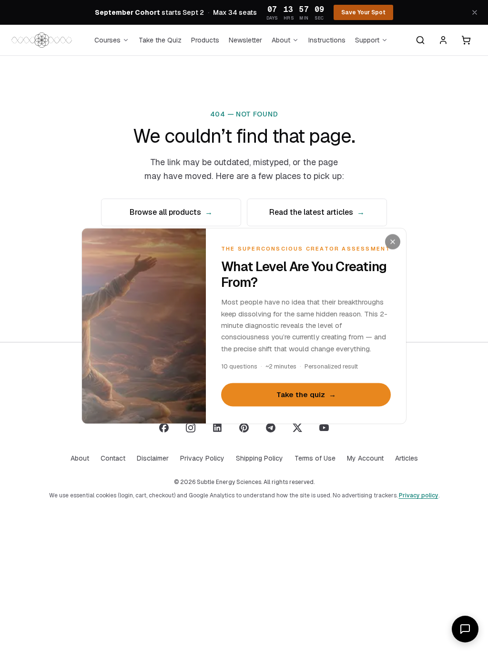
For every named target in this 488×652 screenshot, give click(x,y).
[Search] (420, 40)
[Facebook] (163, 427)
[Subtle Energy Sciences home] (41, 40)
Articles (406, 458)
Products (205, 40)
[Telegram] (270, 427)
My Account (365, 458)
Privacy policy (418, 495)
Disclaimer (153, 458)
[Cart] (466, 40)
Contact (113, 458)
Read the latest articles (317, 212)
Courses (107, 40)
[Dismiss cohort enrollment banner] (474, 12)
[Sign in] (443, 40)
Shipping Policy (259, 458)
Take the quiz (306, 394)
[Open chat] (465, 629)
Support (367, 40)
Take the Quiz (160, 40)
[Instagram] (190, 427)
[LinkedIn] (217, 427)
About (281, 40)
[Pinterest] (244, 427)
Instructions (327, 40)
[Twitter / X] (297, 427)
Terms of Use (315, 458)
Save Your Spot (363, 12)
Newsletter (245, 40)
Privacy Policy (202, 458)
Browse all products (171, 212)
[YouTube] (324, 427)
